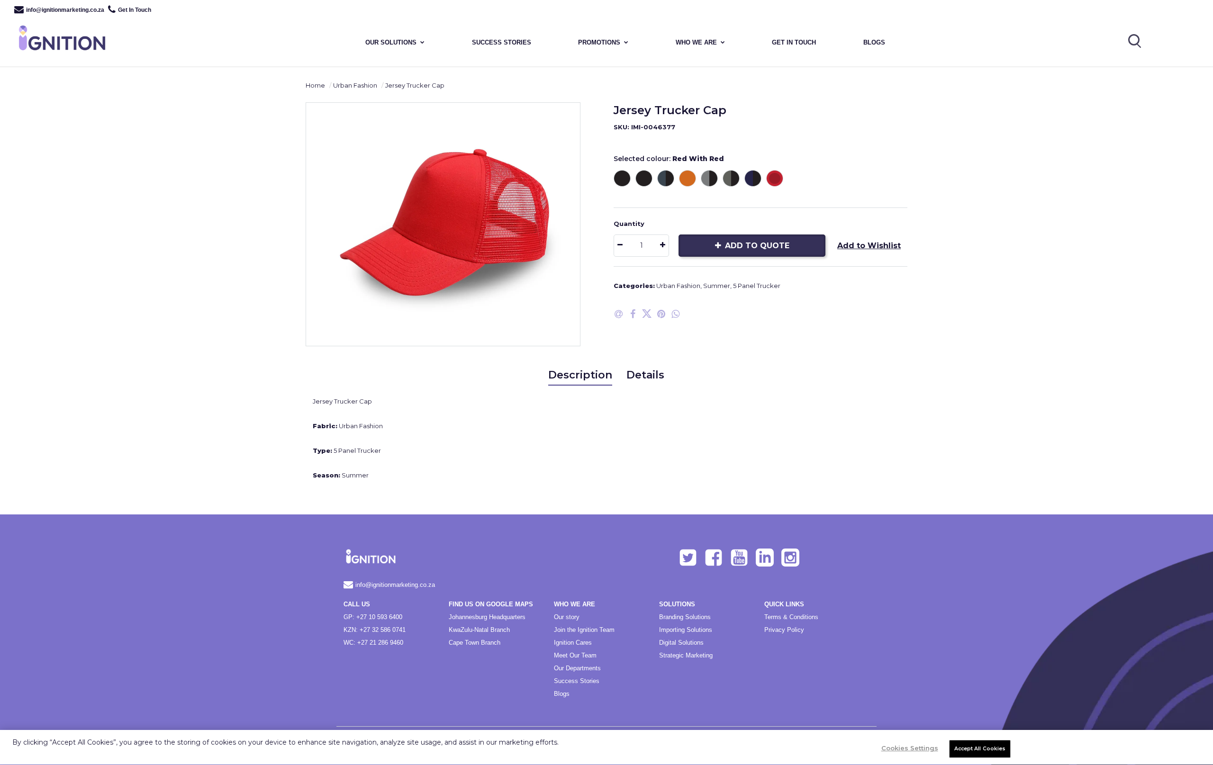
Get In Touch (134, 10)
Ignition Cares (573, 642)
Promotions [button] (599, 42)
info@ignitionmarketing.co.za (65, 10)
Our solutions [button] (390, 42)
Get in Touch (794, 42)
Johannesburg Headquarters (487, 617)
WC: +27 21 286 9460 (373, 642)
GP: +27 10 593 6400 (373, 617)
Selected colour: (669, 158)
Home (315, 85)
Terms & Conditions (791, 617)
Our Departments (577, 668)
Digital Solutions (681, 642)
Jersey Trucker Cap (414, 85)
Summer (716, 285)
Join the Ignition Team (584, 629)
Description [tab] (580, 375)
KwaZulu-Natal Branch (479, 629)
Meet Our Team (575, 655)
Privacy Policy (784, 629)
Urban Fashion (355, 85)
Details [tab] (645, 375)
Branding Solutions (685, 617)
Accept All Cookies (980, 749)
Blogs (874, 42)
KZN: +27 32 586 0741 (375, 629)
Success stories (501, 42)
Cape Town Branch (474, 642)
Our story (566, 617)
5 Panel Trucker (756, 285)
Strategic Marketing (686, 655)
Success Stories (576, 680)
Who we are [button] (696, 42)
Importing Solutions (685, 629)
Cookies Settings (909, 748)
